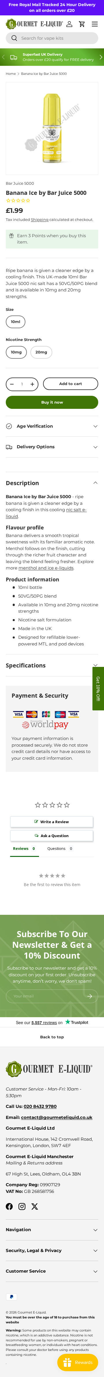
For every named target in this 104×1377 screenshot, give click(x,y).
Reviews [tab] (20, 848)
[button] (98, 688)
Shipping (40, 219)
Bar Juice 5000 (20, 183)
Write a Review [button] (54, 821)
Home (11, 73)
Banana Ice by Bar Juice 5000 (44, 73)
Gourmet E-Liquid (32, 1312)
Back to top (52, 1037)
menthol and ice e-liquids (45, 568)
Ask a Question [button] (55, 835)
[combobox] (52, 38)
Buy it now (52, 402)
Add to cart (70, 383)
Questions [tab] (56, 848)
